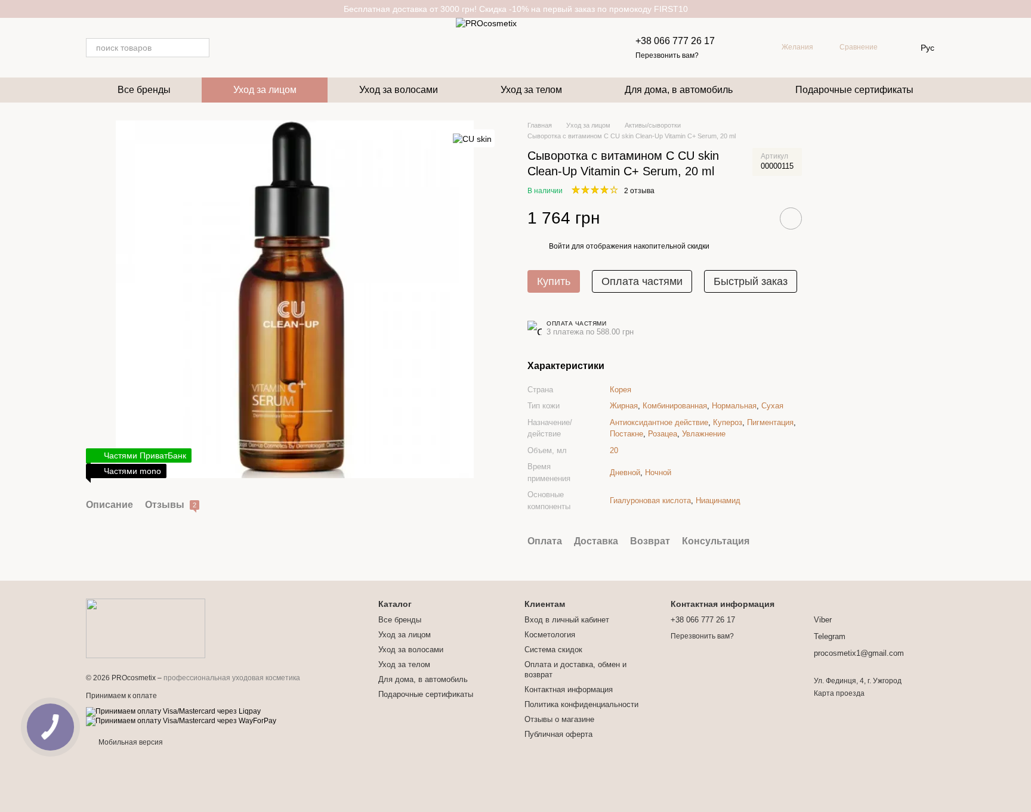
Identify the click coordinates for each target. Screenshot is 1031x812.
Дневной (625, 472)
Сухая (772, 405)
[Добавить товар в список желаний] (791, 218)
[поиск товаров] (199, 47)
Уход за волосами (398, 90)
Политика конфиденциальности (581, 704)
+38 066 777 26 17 (675, 41)
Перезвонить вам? (667, 55)
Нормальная (734, 405)
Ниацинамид (718, 500)
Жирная (624, 405)
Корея (620, 389)
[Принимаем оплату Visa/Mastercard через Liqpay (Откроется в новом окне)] (173, 711)
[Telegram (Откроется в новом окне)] (240, 47)
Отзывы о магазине (559, 719)
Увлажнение (704, 433)
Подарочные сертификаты (854, 90)
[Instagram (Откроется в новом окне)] (226, 47)
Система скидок (553, 649)
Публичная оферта (558, 734)
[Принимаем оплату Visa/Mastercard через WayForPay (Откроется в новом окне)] (181, 721)
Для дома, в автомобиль (679, 90)
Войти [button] (559, 246)
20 (614, 450)
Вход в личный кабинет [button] (566, 619)
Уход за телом (531, 90)
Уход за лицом (265, 90)
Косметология (549, 634)
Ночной (658, 472)
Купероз (727, 422)
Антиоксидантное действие (659, 422)
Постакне (626, 433)
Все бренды (144, 90)
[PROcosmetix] (145, 628)
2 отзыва (639, 191)
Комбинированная (675, 405)
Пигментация (770, 422)
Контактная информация (568, 689)
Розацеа (662, 433)
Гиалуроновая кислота (650, 500)
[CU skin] (472, 138)
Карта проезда (839, 693)
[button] (1021, 9)
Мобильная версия (130, 742)
